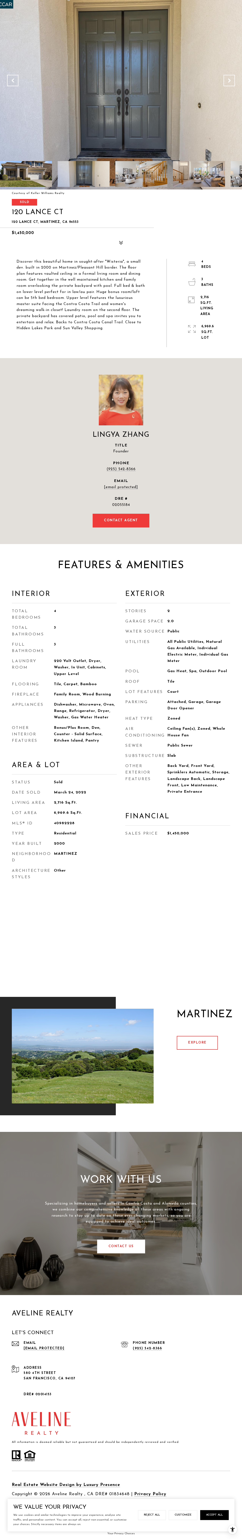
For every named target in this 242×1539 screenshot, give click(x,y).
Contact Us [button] (121, 1246)
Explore (197, 1042)
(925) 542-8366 (121, 469)
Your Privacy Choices (121, 1533)
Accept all (214, 1514)
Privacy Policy (150, 1494)
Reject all (152, 1514)
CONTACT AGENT (121, 520)
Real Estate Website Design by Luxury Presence (66, 1485)
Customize (183, 1514)
